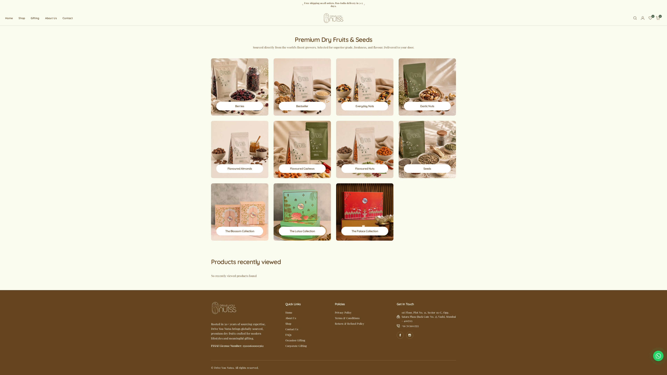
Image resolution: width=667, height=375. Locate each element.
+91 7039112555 (410, 326)
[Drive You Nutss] (333, 18)
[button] (302, 4)
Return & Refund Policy (349, 323)
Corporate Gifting (296, 346)
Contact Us (291, 329)
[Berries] (239, 87)
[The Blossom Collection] (239, 212)
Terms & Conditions (347, 318)
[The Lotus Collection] (302, 212)
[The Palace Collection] (364, 212)
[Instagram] (409, 335)
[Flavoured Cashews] (302, 149)
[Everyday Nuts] (364, 87)
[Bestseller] (302, 87)
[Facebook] (400, 335)
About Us (290, 318)
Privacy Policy (343, 312)
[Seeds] (427, 149)
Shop (288, 323)
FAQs (288, 334)
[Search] (635, 18)
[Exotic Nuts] (427, 87)
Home (289, 312)
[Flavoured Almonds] (239, 149)
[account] (643, 18)
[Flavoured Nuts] (364, 149)
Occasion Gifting (295, 340)
